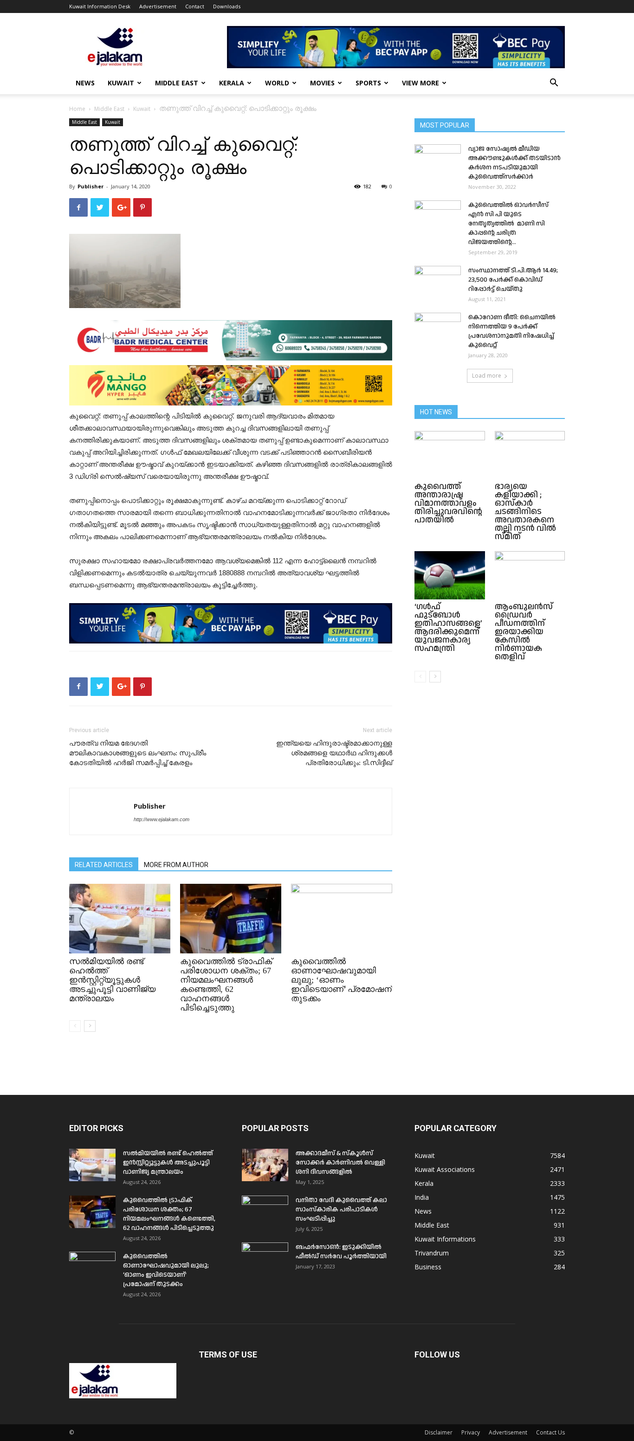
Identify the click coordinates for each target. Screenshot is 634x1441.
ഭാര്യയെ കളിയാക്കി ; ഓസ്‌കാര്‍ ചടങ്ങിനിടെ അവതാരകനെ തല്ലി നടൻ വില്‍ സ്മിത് (525, 511)
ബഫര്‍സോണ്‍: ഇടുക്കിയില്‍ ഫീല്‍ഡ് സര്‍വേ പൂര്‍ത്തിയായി (341, 1251)
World (277, 82)
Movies (322, 82)
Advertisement (157, 6)
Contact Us (550, 1432)
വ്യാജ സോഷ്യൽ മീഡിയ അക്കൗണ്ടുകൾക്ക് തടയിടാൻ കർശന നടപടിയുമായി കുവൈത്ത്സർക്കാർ (514, 162)
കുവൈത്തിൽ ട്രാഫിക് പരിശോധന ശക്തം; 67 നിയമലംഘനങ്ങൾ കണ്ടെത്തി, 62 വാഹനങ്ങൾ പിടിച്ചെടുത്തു (226, 984)
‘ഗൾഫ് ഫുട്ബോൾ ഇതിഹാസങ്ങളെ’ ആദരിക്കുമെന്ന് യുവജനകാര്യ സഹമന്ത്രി (448, 627)
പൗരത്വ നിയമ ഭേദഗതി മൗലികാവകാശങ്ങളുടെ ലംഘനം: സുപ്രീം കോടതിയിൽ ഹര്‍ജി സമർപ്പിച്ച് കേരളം (137, 753)
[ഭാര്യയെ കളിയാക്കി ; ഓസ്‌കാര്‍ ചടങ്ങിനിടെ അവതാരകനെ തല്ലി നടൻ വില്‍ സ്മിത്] (530, 455)
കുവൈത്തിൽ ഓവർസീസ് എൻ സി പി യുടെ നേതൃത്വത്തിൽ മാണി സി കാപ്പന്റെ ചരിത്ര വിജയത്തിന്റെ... (508, 223)
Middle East (176, 82)
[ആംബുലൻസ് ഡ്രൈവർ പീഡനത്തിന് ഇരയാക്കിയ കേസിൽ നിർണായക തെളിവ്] (530, 575)
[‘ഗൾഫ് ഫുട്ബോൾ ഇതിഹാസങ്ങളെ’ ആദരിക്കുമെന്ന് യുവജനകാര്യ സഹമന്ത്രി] (449, 575)
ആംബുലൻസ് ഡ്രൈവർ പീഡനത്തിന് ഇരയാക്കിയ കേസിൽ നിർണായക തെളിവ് (524, 632)
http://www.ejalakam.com (161, 819)
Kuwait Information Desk (99, 6)
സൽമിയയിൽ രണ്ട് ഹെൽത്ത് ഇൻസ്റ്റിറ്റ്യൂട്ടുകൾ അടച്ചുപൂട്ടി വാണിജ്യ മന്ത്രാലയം (112, 980)
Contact (194, 6)
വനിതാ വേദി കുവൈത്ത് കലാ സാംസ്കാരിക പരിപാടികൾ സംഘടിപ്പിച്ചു (341, 1209)
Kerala (231, 82)
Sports (368, 82)
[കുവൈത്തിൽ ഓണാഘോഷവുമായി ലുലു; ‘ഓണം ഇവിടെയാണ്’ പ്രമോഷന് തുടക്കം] (341, 918)
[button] (554, 83)
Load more (486, 376)
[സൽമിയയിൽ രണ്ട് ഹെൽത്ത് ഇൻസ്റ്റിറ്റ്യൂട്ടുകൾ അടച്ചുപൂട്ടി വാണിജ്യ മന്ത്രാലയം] (119, 918)
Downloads (226, 6)
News (85, 82)
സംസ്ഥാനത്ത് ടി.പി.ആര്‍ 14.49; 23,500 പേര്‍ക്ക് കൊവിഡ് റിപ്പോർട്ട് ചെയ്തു (513, 280)
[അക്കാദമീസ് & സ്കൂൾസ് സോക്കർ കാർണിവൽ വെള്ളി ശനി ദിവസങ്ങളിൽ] (265, 1165)
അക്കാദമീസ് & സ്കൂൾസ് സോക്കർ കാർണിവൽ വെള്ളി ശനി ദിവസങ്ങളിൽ (340, 1163)
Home (77, 109)
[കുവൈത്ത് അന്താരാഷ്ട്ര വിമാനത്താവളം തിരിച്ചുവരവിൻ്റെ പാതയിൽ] (449, 455)
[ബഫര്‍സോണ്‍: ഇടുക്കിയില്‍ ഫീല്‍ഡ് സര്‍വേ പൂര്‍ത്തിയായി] (265, 1258)
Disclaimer (439, 1432)
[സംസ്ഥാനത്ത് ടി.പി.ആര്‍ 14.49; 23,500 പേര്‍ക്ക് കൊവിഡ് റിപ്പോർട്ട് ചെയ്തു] (437, 282)
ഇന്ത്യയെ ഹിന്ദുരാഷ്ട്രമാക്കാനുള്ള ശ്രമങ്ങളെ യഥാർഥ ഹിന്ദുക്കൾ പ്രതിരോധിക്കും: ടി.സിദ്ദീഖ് (334, 753)
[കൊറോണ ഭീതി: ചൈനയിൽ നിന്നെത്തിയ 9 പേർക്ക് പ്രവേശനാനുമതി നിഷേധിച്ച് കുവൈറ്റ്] (437, 329)
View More (420, 82)
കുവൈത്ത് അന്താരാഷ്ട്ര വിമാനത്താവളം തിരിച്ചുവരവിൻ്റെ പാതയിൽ (448, 503)
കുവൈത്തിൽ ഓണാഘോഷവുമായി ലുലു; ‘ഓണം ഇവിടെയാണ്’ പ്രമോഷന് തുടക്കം (341, 980)
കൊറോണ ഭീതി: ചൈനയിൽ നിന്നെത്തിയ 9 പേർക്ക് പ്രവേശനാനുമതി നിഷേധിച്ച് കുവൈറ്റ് (512, 331)
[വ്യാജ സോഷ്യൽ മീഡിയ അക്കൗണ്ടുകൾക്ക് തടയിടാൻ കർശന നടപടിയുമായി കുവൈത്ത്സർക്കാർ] (437, 160)
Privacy (470, 1432)
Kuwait (121, 82)
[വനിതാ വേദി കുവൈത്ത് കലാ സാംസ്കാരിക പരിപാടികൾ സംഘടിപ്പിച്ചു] (265, 1212)
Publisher (91, 186)
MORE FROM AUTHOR (176, 864)
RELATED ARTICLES (104, 864)
